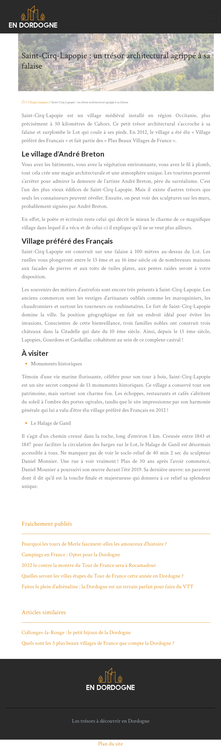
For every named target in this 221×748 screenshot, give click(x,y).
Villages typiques (38, 102)
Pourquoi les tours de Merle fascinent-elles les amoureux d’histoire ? (94, 544)
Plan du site (110, 743)
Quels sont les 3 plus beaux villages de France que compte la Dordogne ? (98, 643)
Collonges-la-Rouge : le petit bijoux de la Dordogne (76, 632)
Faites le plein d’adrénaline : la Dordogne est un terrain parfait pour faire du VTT (107, 586)
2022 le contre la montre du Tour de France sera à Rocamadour (89, 565)
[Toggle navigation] (210, 16)
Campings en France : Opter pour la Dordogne (71, 554)
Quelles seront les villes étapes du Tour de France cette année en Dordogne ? (103, 576)
